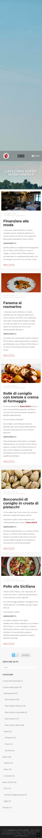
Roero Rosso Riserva (13, 725)
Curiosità (7, 776)
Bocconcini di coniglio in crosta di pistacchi (20, 503)
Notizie (6, 807)
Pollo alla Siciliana (19, 586)
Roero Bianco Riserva (13, 706)
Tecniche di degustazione (14, 795)
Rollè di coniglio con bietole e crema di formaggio (21, 397)
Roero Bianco (10, 699)
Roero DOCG (8, 782)
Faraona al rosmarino (12, 305)
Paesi (6, 769)
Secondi (8, 750)
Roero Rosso (10, 719)
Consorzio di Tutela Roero (14, 215)
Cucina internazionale (11, 681)
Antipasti (8, 737)
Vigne (6, 801)
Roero (5, 757)
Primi (7, 744)
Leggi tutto (9, 264)
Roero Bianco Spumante (14, 712)
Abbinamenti (9, 693)
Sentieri (7, 763)
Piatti (6, 731)
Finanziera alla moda (16, 223)
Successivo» (25, 655)
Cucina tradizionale (10, 687)
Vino (5, 788)
